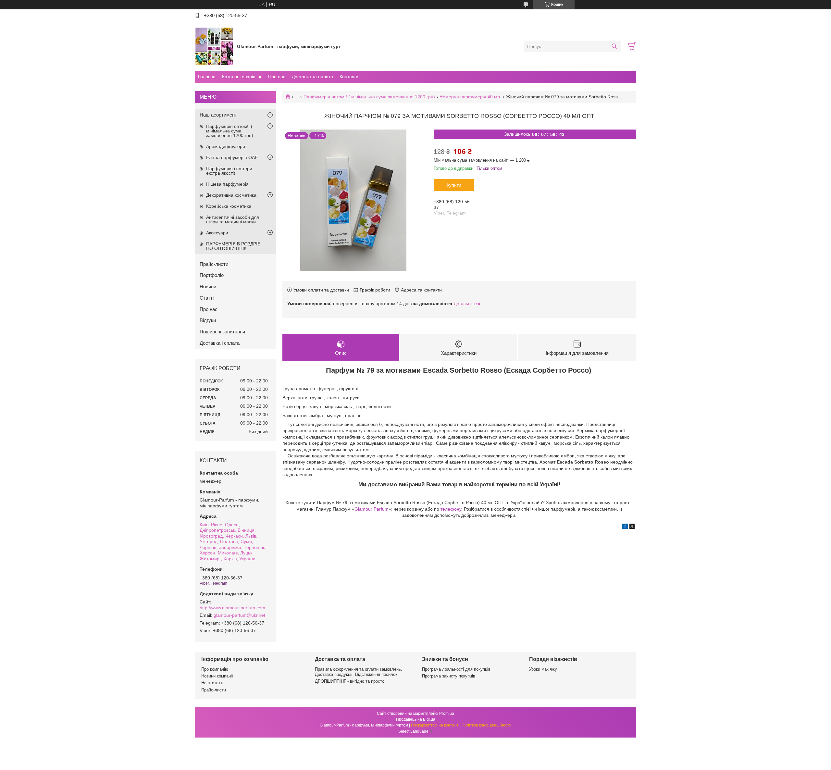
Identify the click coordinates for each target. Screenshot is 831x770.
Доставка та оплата (312, 76)
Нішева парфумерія (227, 184)
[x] (632, 527)
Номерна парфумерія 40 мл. (470, 96)
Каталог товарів (238, 76)
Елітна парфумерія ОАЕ (232, 157)
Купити (454, 185)
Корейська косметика (228, 206)
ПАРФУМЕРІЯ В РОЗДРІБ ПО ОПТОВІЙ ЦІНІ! (233, 246)
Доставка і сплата (220, 343)
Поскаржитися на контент (435, 725)
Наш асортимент (218, 115)
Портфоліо (212, 275)
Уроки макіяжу (543, 669)
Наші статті (212, 682)
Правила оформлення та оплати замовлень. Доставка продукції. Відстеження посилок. (358, 672)
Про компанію (214, 669)
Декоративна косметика (231, 195)
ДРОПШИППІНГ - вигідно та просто (349, 681)
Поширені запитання (222, 331)
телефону (450, 509)
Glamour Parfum (371, 509)
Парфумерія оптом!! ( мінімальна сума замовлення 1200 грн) (369, 96)
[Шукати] (614, 46)
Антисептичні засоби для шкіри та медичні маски (232, 219)
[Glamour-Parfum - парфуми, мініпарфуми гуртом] (214, 46)
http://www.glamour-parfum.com (232, 607)
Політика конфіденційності (486, 725)
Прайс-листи (214, 264)
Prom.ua (446, 713)
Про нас (276, 76)
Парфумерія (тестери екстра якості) (229, 171)
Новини (208, 286)
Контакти (349, 76)
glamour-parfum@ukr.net (239, 615)
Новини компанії (217, 676)
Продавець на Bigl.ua (415, 719)
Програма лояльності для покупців (456, 669)
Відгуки (208, 320)
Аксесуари (217, 232)
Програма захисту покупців (448, 676)
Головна (207, 76)
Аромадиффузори (225, 146)
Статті (207, 298)
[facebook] (625, 527)
